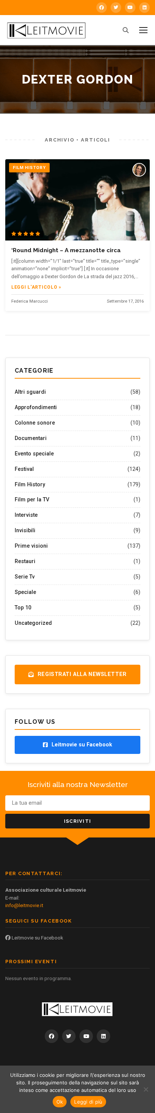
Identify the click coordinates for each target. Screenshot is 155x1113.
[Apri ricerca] (125, 30)
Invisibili (25, 530)
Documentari (31, 438)
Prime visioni (31, 546)
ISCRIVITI (77, 821)
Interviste (26, 515)
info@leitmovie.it (24, 905)
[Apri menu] (143, 30)
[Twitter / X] (116, 7)
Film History (30, 484)
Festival (24, 469)
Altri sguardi (30, 392)
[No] (145, 1089)
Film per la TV (32, 499)
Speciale (25, 592)
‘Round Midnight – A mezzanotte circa (66, 250)
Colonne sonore (35, 423)
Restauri (25, 561)
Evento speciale (34, 454)
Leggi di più (88, 1102)
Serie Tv (25, 577)
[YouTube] (130, 7)
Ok (59, 1102)
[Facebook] (101, 7)
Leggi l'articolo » (36, 287)
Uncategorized (33, 623)
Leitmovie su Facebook (37, 938)
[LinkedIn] (144, 7)
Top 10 (23, 607)
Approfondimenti (36, 407)
